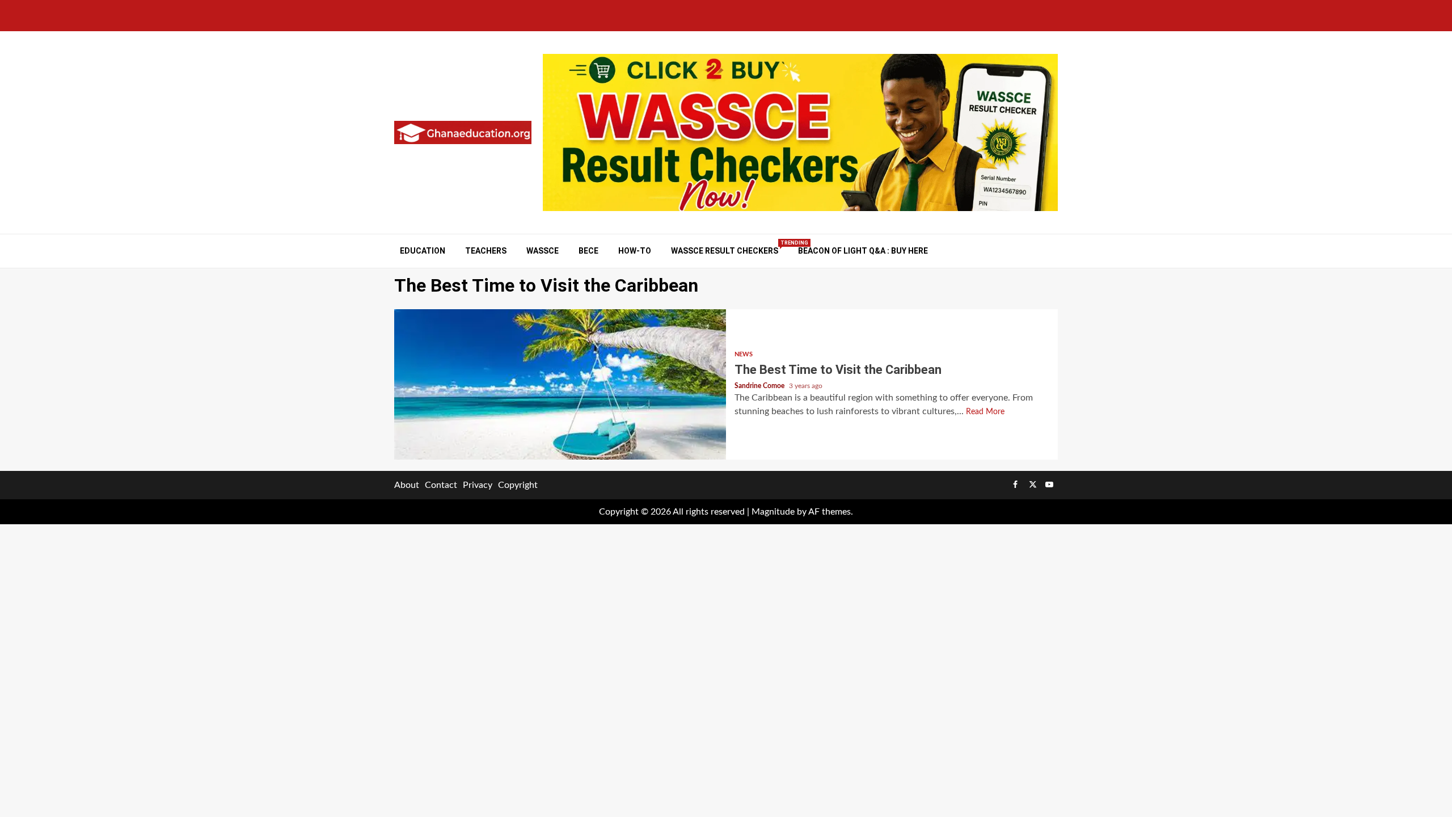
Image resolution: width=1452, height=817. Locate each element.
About (406, 485)
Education (422, 250)
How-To (634, 250)
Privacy (477, 485)
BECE (588, 250)
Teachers (485, 250)
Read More (985, 412)
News (744, 354)
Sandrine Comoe (760, 385)
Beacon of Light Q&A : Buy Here (863, 250)
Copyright (518, 485)
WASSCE (542, 250)
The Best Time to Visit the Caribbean (560, 384)
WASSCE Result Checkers (724, 250)
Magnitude (773, 511)
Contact (441, 485)
